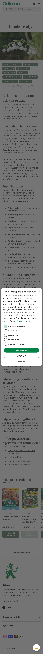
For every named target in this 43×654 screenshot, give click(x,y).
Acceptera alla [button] (21, 350)
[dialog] (21, 327)
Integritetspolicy (25, 321)
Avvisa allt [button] (21, 356)
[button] (22, 361)
